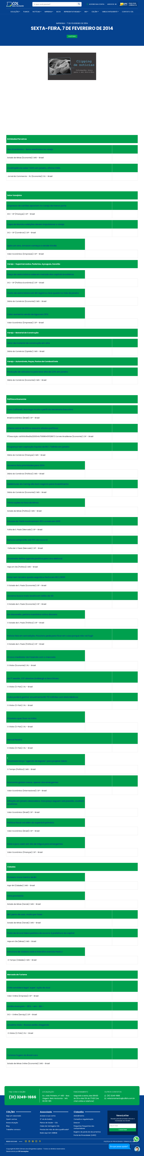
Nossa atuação (12, 1123)
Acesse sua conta (96, 4)
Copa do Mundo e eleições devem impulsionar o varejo (35, 224)
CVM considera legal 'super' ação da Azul (28, 987)
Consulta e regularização (83, 1119)
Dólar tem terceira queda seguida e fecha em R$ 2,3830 (36, 577)
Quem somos (11, 1119)
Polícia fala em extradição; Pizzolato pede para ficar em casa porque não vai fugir (50, 635)
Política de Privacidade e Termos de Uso (119, 1141)
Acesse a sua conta (47, 1116)
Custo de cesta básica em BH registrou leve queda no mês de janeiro (43, 293)
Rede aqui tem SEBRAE (48, 1133)
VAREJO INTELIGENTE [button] (109, 12)
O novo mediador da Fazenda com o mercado (31, 657)
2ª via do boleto (46, 1119)
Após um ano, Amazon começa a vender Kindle (32, 245)
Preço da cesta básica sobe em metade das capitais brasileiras (40, 274)
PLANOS (26, 12)
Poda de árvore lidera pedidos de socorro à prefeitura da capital (40, 933)
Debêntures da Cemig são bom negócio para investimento (38, 484)
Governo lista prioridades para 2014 (25, 465)
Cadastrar (123, 1130)
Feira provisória (15, 895)
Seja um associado (13, 1116)
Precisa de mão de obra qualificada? (54, 1129)
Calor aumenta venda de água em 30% (27, 314)
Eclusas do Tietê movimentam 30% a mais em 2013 (33, 521)
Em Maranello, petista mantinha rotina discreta (32, 614)
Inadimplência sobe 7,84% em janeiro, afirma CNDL (33, 168)
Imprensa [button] (48, 12)
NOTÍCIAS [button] (36, 12)
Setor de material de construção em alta (28, 343)
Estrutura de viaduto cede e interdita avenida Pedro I (35, 951)
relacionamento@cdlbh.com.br (121, 1098)
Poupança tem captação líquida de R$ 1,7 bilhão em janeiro (38, 446)
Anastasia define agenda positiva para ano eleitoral (34, 558)
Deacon (77, 1123)
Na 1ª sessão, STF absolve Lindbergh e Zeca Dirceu (33, 678)
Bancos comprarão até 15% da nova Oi (27, 539)
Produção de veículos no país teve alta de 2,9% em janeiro (37, 371)
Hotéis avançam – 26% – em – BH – (25, 1006)
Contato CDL (127, 12)
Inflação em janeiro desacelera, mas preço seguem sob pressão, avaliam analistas (45, 802)
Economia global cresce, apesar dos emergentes (32, 782)
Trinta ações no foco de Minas (23, 502)
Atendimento (79, 1116)
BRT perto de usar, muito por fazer (24, 914)
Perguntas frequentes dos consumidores (84, 1127)
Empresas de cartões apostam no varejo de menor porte (36, 205)
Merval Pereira (14, 739)
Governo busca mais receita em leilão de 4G (30, 595)
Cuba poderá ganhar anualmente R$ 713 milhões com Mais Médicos (42, 697)
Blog (58, 12)
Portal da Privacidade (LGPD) (85, 1135)
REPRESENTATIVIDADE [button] (72, 12)
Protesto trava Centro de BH (21, 877)
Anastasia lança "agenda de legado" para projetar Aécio (37, 761)
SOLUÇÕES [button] (15, 12)
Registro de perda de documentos (87, 1132)
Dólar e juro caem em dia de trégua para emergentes (35, 844)
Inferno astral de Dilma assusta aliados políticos (32, 428)
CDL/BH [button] (94, 12)
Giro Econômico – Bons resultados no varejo (30, 149)
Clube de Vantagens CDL (50, 1126)
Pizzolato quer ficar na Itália (21, 718)
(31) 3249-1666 (22, 1097)
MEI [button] (85, 12)
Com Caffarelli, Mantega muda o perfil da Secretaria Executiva (40, 409)
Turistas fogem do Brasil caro (22, 1055)
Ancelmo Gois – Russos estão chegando (28, 1024)
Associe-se (112, 4)
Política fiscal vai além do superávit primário (30, 822)
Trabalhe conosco (13, 1129)
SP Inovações (23, 1151)
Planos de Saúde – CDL (49, 1123)
